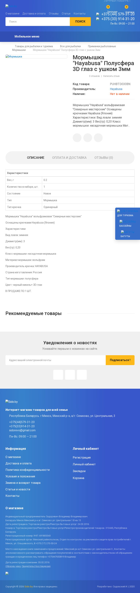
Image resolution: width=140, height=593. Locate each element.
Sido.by (28, 586)
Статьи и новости (17, 489)
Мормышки (19, 49)
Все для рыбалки (70, 46)
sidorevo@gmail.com (22, 430)
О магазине (12, 13)
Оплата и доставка (69, 157)
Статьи (66, 13)
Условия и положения (20, 476)
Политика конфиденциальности (27, 470)
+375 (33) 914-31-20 (118, 19)
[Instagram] (58, 375)
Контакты (79, 13)
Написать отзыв (111, 76)
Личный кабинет (84, 464)
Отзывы (54, 13)
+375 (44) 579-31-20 (118, 14)
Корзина (78, 478)
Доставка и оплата (34, 13)
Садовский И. (120, 586)
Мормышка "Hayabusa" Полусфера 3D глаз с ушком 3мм (66, 49)
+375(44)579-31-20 (22, 422)
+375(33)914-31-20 (22, 426)
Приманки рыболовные (102, 46)
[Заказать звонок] (98, 137)
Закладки (79, 471)
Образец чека (13, 566)
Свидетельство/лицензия (36, 566)
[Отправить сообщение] (87, 137)
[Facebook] (70, 375)
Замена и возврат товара (22, 483)
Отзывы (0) (103, 157)
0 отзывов (94, 76)
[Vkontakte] (82, 375)
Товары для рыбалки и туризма (34, 46)
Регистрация (82, 457)
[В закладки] (77, 137)
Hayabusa (116, 89)
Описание (35, 157)
